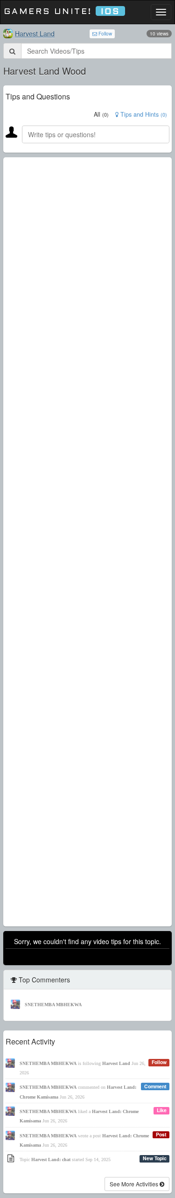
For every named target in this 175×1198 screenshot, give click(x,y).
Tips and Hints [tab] (143, 114)
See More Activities (135, 1184)
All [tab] (101, 114)
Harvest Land (35, 33)
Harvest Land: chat (50, 1159)
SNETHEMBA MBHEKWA (53, 1004)
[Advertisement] (87, 542)
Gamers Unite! (62, 12)
